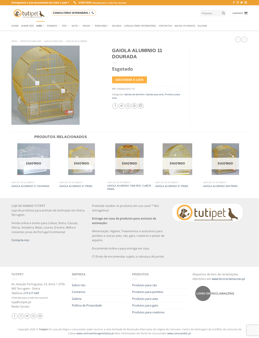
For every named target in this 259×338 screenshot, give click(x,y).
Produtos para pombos (147, 292)
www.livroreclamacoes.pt (228, 279)
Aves (39, 25)
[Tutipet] (29, 13)
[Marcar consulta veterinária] (93, 12)
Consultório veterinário (140, 25)
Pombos (52, 25)
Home (14, 25)
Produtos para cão (144, 285)
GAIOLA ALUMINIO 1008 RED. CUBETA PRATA (129, 187)
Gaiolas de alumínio (76, 41)
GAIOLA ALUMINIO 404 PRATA (220, 186)
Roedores (101, 25)
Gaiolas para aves (53, 41)
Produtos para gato (145, 305)
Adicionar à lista (129, 80)
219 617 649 (31, 293)
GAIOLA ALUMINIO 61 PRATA (75, 186)
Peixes (86, 25)
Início (14, 41)
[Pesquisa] (223, 13)
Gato (75, 25)
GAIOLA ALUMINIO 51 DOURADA (30, 186)
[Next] (247, 170)
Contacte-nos (20, 240)
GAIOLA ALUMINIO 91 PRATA (171, 186)
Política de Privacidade (87, 305)
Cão (64, 25)
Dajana (202, 25)
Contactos (165, 25)
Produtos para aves (30, 41)
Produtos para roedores (148, 312)
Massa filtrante (185, 25)
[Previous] (11, 170)
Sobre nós (27, 25)
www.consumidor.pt (179, 333)
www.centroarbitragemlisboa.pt (95, 333)
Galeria (117, 25)
